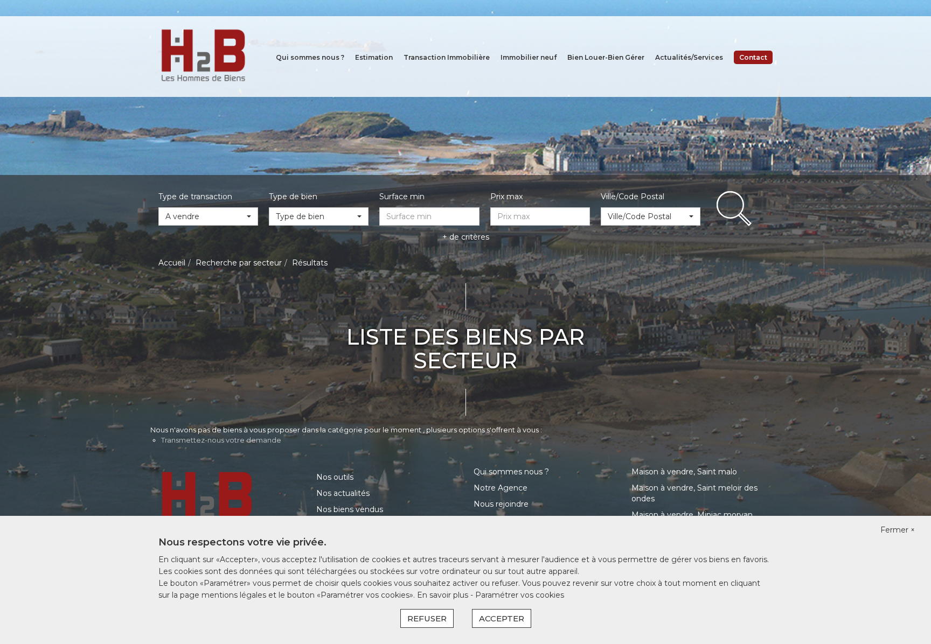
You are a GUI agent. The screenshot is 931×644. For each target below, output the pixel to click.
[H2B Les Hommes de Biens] (203, 56)
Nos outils (334, 477)
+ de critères (465, 237)
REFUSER (427, 618)
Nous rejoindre (501, 504)
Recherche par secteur (239, 263)
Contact (753, 57)
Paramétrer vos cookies (519, 595)
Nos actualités (343, 493)
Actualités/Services (689, 57)
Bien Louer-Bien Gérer (605, 57)
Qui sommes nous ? (310, 57)
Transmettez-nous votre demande (221, 440)
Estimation (374, 57)
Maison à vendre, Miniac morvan (692, 515)
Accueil (171, 263)
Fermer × (897, 530)
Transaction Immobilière (447, 57)
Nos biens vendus (349, 509)
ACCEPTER (501, 618)
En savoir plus (443, 595)
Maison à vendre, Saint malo (684, 472)
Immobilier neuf (529, 57)
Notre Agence (500, 488)
